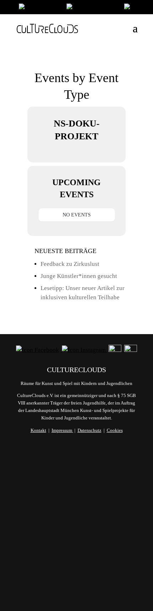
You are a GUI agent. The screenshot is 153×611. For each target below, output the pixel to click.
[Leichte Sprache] (39, 8)
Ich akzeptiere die (76, 560)
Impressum (62, 430)
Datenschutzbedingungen (76, 564)
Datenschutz (89, 430)
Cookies (115, 430)
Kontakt (38, 430)
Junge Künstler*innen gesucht (79, 276)
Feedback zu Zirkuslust (70, 264)
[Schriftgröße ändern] (92, 8)
